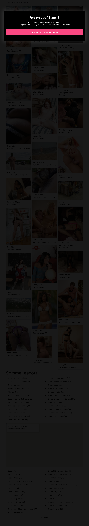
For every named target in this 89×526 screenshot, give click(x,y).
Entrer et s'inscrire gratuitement (44, 32)
